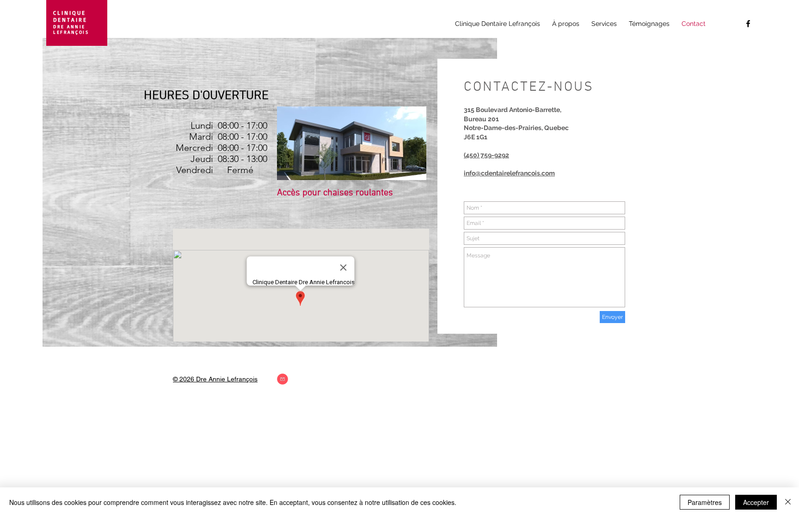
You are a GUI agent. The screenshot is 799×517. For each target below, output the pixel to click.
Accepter (756, 502)
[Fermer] (787, 502)
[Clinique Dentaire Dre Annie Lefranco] (748, 23)
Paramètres (705, 502)
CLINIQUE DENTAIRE (70, 16)
